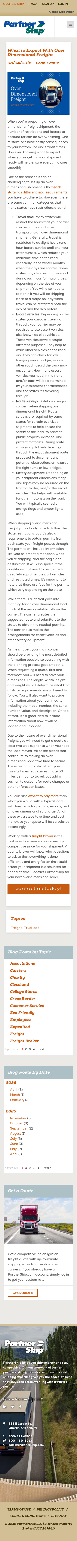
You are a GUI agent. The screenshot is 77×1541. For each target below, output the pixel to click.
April (14, 1090)
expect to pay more (43, 796)
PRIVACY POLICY (50, 1509)
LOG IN (63, 4)
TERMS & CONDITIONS (28, 1516)
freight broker (42, 836)
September (19, 1128)
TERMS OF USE (19, 1509)
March (15, 1095)
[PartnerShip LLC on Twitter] (12, 1407)
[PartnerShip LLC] (27, 27)
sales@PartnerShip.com (26, 1445)
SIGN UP (48, 4)
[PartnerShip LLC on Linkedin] (4, 1407)
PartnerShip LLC (29, 1524)
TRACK (33, 4)
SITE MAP (59, 1516)
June (14, 1144)
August (15, 1133)
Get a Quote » (23, 1293)
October (16, 1123)
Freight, (17, 928)
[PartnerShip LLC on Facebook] (20, 1407)
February (17, 1100)
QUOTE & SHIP (13, 4)
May (13, 1149)
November (18, 1118)
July (13, 1139)
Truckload (32, 928)
